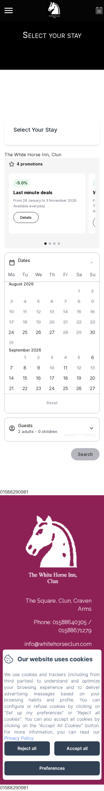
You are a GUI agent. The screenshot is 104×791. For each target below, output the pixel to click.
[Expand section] (91, 428)
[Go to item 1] (45, 243)
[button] (79, 291)
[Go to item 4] (59, 243)
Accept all (77, 748)
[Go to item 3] (54, 243)
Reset (52, 402)
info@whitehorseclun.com (58, 644)
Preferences (52, 768)
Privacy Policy (18, 738)
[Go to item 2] (50, 243)
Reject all (26, 748)
